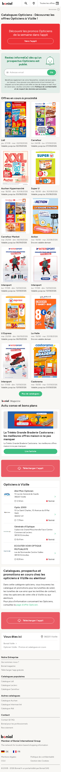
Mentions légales (8, 757)
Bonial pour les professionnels (14, 724)
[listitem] (15, 124)
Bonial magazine (8, 666)
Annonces (52, 9)
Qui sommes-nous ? (10, 662)
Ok (51, 72)
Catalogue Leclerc (9, 685)
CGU (3, 761)
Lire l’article (30, 451)
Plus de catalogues (30, 394)
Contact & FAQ (7, 720)
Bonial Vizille (9, 644)
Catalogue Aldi (7, 708)
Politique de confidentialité (42, 757)
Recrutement (7, 728)
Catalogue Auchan (9, 700)
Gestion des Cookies (39, 761)
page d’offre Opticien (27, 604)
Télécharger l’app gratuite (12, 670)
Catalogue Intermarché (11, 704)
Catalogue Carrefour (10, 689)
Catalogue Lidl (7, 681)
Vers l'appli (30, 41)
